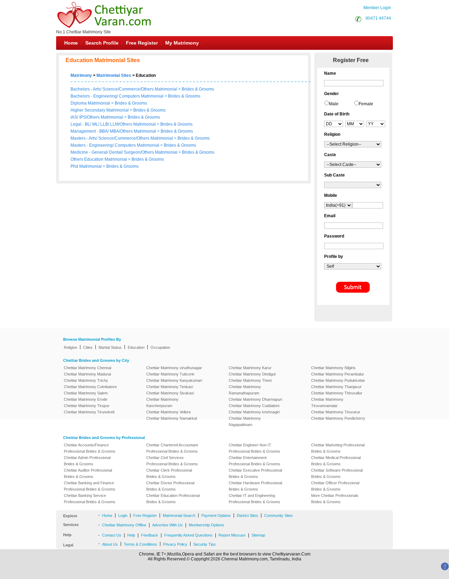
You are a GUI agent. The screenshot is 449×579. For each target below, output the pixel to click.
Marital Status (110, 347)
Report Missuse (232, 535)
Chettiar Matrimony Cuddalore (254, 406)
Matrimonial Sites (113, 75)
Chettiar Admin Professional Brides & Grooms (87, 460)
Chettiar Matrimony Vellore (168, 412)
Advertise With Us (167, 525)
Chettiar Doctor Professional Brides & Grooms (170, 486)
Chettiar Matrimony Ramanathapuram (245, 390)
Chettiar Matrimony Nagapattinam (245, 421)
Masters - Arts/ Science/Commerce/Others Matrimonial (122, 138)
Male (334, 103)
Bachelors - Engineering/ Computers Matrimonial (117, 96)
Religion (70, 347)
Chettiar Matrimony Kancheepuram (162, 402)
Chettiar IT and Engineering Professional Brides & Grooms (254, 498)
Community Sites (278, 515)
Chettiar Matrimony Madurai (87, 374)
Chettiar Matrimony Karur (250, 368)
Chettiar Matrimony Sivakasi (170, 393)
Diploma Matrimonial (91, 103)
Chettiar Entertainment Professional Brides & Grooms (254, 460)
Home (71, 43)
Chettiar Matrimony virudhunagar (174, 368)
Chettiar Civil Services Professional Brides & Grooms (172, 460)
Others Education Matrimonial (99, 159)
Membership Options (206, 525)
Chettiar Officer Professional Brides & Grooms (335, 486)
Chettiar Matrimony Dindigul (252, 374)
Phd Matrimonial (87, 166)
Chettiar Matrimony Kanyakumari (174, 380)
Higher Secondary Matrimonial (100, 110)
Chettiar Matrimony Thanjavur (336, 387)
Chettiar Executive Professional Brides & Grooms (255, 473)
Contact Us (111, 535)
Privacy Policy (175, 544)
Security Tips (204, 544)
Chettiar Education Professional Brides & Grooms (173, 498)
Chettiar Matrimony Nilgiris (333, 368)
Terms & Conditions (140, 544)
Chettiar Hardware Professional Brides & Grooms (255, 486)
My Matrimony (182, 43)
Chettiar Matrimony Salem (86, 393)
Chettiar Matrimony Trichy (86, 380)
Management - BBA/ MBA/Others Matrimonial (114, 131)
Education (136, 347)
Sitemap (258, 535)
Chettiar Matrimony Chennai (87, 368)
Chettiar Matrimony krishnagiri (254, 412)
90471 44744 (378, 18)
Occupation (160, 347)
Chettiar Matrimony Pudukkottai (337, 380)
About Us (110, 544)
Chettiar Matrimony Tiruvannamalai (327, 402)
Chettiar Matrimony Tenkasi (169, 387)
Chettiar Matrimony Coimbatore (90, 387)
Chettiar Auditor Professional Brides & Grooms (88, 473)
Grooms (206, 89)
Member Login (377, 7)
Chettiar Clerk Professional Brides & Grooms (169, 473)
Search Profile (102, 43)
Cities (88, 347)
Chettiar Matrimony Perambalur (337, 374)
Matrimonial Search (179, 515)
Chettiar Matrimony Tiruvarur (335, 412)
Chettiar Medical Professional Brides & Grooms (336, 460)
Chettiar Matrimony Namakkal (171, 418)
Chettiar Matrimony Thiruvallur (336, 393)
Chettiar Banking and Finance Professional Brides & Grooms (89, 486)
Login (122, 515)
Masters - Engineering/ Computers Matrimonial (115, 145)
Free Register (142, 43)
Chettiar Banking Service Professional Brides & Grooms (89, 498)
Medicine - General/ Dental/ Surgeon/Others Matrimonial (125, 152)
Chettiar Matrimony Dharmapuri (255, 399)
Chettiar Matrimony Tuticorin (170, 374)
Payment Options (216, 515)
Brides (188, 89)
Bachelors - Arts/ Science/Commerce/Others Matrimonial (124, 89)
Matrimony (81, 75)
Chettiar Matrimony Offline (124, 525)
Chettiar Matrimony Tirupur (86, 406)
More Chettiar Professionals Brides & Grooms (334, 498)
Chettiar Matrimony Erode (85, 399)
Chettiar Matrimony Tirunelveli (89, 412)
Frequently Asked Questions (188, 535)
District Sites (247, 515)
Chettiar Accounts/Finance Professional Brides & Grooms (89, 448)
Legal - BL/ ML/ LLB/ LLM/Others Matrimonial (114, 124)
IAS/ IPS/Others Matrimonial (97, 117)
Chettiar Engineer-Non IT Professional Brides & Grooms (254, 448)
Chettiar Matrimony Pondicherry (338, 418)
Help (131, 535)
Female (366, 103)
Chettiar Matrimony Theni (250, 380)
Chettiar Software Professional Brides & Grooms (337, 473)
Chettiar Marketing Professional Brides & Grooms (337, 448)
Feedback (149, 535)
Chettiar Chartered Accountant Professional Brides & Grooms (172, 448)
